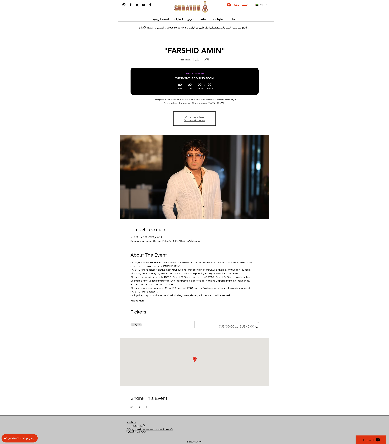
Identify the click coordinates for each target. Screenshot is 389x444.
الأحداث (142, 27)
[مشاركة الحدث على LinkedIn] (132, 407)
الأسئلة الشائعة (138, 426)
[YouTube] (143, 5)
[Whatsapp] (124, 5)
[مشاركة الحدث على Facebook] (146, 407)
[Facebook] (130, 5)
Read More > (138, 301)
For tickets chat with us (194, 120)
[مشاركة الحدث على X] (139, 407)
